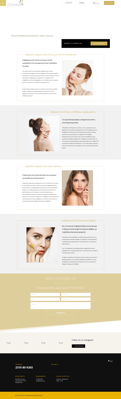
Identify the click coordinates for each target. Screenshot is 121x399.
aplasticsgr (79, 346)
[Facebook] (51, 368)
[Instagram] (54, 368)
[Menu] (3, 3)
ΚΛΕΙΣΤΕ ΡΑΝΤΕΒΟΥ (109, 3)
